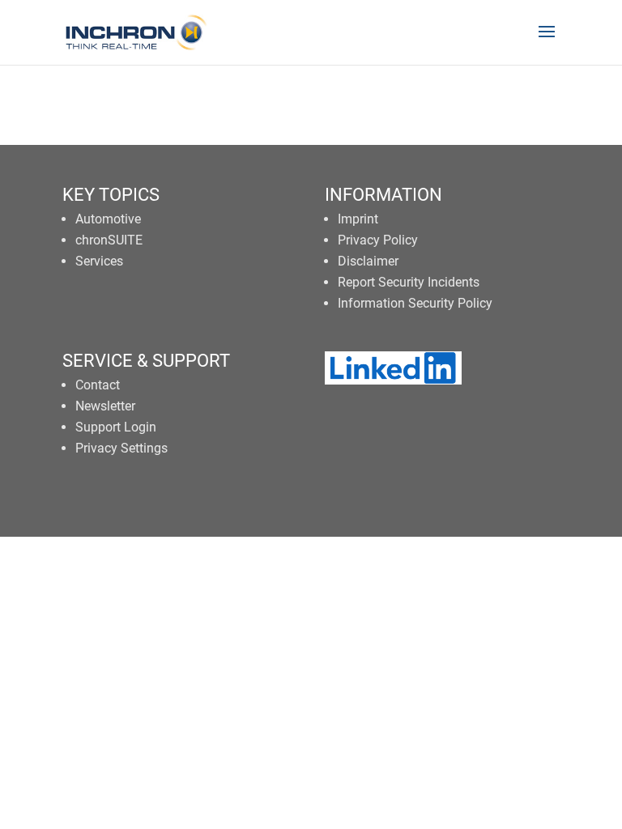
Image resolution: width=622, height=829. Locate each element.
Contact (97, 385)
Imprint (358, 219)
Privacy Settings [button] (121, 448)
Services (99, 261)
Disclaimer (368, 261)
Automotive (108, 219)
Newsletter (105, 406)
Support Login (115, 427)
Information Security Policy (415, 303)
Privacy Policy (378, 240)
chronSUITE (109, 240)
